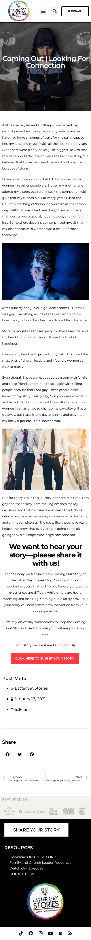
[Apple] (60, 933)
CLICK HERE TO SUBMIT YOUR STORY (44, 658)
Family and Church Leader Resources (40, 862)
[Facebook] (30, 933)
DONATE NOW (21, 874)
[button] (43, 11)
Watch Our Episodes (26, 868)
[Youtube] (50, 933)
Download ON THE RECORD (32, 857)
